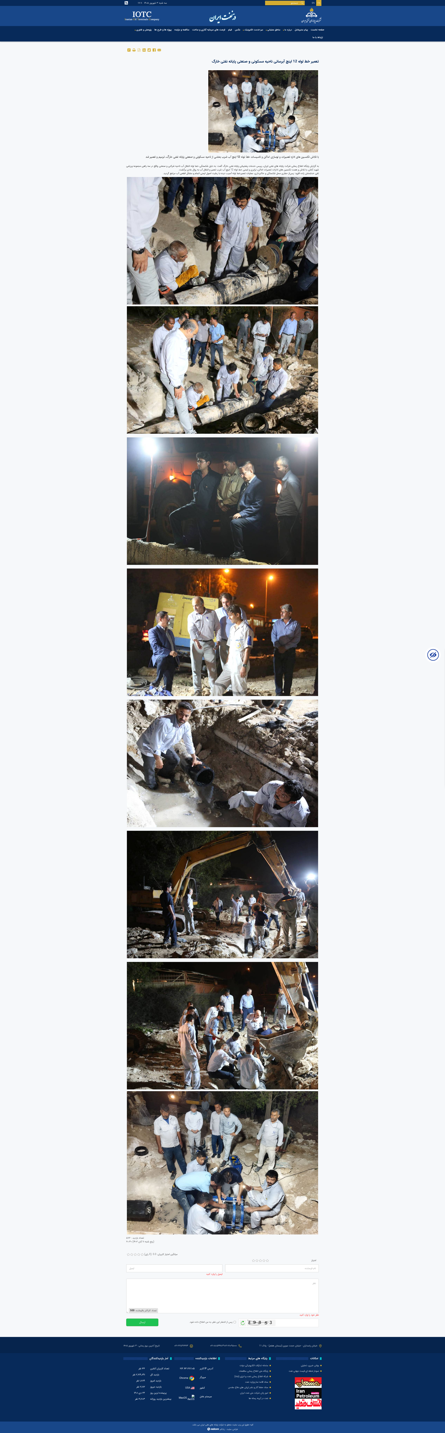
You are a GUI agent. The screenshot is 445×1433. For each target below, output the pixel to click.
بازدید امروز (155, 1381)
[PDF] (139, 50)
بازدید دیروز (156, 1387)
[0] (128, 1254)
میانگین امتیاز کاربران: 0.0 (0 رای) (160, 1254)
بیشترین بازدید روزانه (160, 1399)
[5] (267, 1260)
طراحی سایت (232, 1429)
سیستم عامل (206, 1396)
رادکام (222, 1429)
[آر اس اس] (126, 3)
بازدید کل (154, 1375)
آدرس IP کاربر (206, 1368)
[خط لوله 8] (263, 111)
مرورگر (203, 1377)
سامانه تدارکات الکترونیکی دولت (254, 1365)
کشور (202, 1388)
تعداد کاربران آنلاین (159, 1368)
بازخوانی (243, 1322)
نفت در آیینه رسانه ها (258, 1398)
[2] (256, 1260)
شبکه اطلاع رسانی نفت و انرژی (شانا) (251, 1376)
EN (313, 3)
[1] (253, 1260)
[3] (260, 1260)
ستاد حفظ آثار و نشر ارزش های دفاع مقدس (248, 1387)
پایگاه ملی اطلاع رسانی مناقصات (253, 1371)
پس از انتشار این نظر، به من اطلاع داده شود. (210, 1322)
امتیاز (313, 1260)
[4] (263, 1260)
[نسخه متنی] (134, 50)
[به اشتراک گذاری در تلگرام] (129, 50)
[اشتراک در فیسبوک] (154, 50)
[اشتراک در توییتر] (149, 50)
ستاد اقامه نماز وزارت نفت (256, 1382)
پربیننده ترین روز (158, 1393)
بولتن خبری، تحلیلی (310, 1365)
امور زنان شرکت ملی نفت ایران (254, 1393)
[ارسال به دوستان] (159, 50)
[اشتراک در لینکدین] (144, 50)
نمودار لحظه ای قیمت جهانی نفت (304, 1371)
